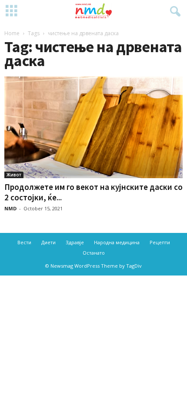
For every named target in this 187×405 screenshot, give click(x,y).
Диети (48, 242)
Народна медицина (117, 242)
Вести (24, 242)
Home (12, 33)
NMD (10, 208)
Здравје (75, 242)
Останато (94, 252)
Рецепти (160, 242)
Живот (14, 175)
